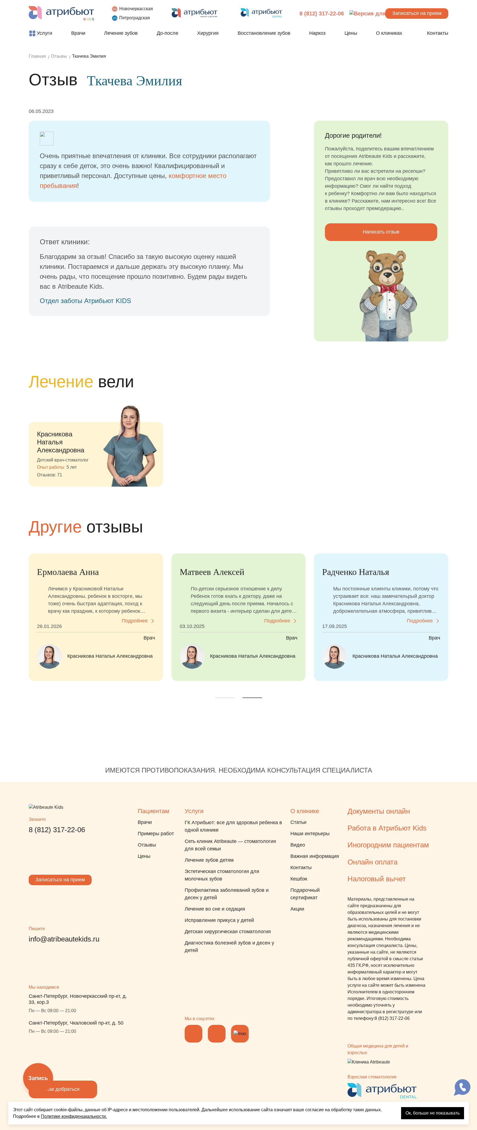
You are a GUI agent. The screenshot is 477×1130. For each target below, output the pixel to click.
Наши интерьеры (310, 833)
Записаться (416, 13)
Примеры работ (156, 833)
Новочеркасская (136, 8)
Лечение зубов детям (209, 860)
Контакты (301, 867)
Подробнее (135, 621)
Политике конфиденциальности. (74, 1116)
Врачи (145, 822)
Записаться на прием (60, 879)
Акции (297, 909)
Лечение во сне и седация (215, 909)
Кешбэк (298, 879)
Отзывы (147, 845)
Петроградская (134, 17)
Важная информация (314, 856)
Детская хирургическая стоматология (228, 931)
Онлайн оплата (373, 862)
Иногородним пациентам (388, 845)
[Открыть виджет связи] (462, 1087)
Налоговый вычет (377, 879)
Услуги (194, 811)
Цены (144, 856)
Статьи (298, 822)
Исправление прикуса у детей (219, 920)
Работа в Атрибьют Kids (387, 828)
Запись (38, 1078)
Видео (297, 845)
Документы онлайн (379, 811)
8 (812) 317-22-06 (322, 13)
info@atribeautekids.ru (64, 939)
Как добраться (63, 1089)
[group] (96, 440)
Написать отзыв (381, 232)
